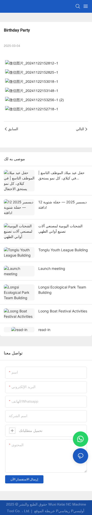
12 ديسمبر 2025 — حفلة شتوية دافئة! (62, 204)
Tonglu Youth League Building (63, 250)
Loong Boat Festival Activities (62, 311)
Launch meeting (51, 268)
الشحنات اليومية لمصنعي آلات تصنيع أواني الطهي (60, 228)
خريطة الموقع (44, 511)
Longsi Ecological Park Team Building (62, 290)
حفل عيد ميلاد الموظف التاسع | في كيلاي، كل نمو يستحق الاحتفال (61, 175)
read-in (44, 329)
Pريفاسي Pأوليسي (70, 511)
